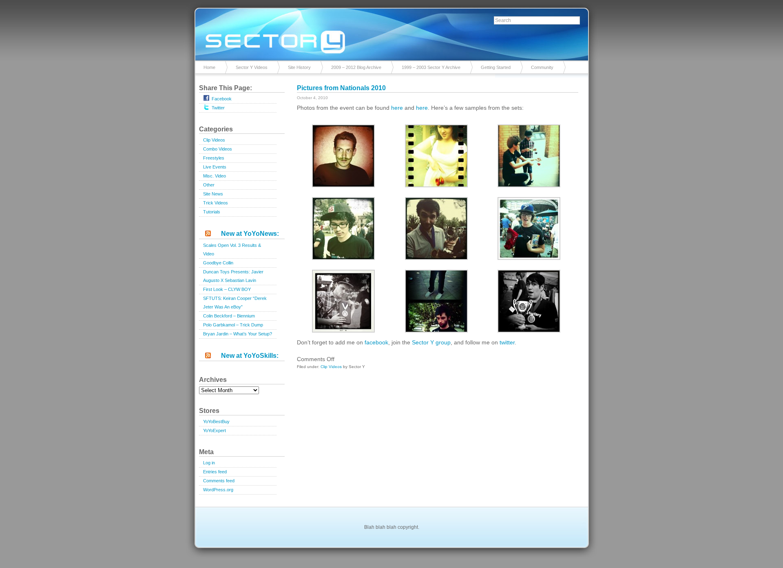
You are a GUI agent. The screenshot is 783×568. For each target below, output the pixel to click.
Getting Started (496, 67)
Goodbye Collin (218, 262)
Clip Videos (214, 140)
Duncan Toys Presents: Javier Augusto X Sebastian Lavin (233, 276)
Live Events (214, 166)
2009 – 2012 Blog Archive (356, 67)
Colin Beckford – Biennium (229, 315)
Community (542, 67)
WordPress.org (218, 489)
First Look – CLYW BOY (227, 289)
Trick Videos (215, 202)
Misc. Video (214, 175)
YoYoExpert (214, 430)
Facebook (222, 98)
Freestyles (213, 157)
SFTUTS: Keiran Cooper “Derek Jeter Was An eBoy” (235, 302)
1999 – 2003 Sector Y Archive (431, 67)
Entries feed (215, 471)
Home (209, 67)
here (398, 107)
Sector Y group (431, 342)
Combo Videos (217, 148)
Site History (299, 67)
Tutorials (211, 211)
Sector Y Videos (252, 67)
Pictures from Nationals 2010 (341, 87)
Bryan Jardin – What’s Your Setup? (237, 333)
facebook (376, 342)
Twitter (218, 107)
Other (209, 184)
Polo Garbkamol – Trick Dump (233, 324)
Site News (213, 193)
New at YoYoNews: (250, 233)
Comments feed (218, 480)
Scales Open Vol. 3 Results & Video (232, 249)
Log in (209, 462)
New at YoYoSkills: (250, 355)
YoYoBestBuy (216, 421)
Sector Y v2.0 (391, 32)
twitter (507, 342)
